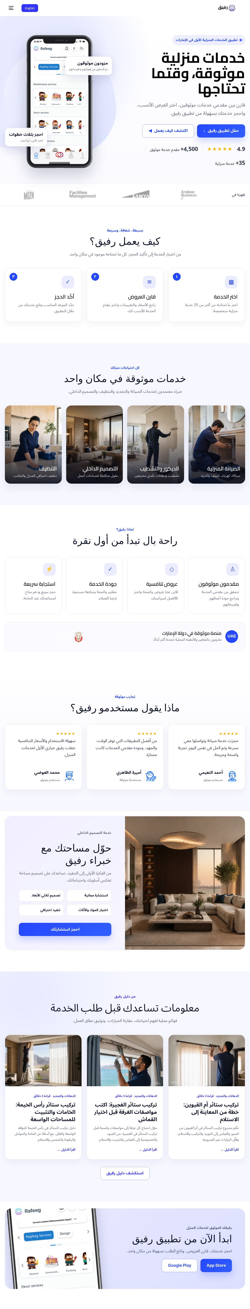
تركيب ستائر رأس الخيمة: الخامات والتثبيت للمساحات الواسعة (45, 1112)
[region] (125, 1291)
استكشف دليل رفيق (125, 1173)
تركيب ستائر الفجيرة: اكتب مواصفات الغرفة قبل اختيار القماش (125, 1112)
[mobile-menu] (13, 8)
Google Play (179, 1265)
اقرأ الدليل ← (230, 1149)
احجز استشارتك (65, 929)
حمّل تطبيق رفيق (221, 130)
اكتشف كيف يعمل (168, 130)
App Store (216, 1265)
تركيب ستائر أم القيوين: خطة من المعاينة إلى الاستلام (211, 1112)
